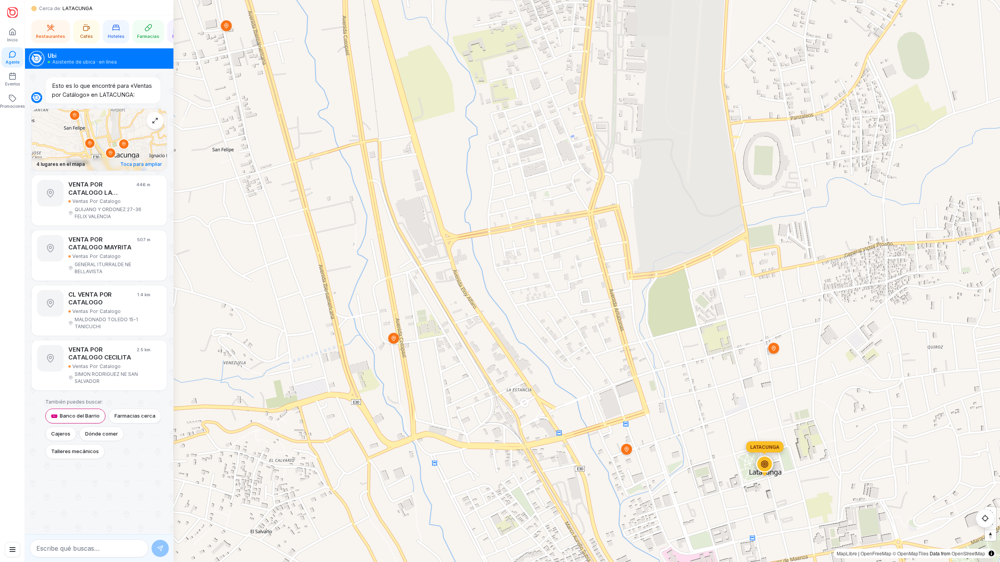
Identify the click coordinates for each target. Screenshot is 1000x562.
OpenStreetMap (968, 553)
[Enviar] (160, 548)
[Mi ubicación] (985, 518)
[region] (500, 281)
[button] (99, 200)
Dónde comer (101, 433)
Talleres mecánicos (75, 451)
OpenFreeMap (876, 553)
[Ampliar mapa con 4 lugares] (155, 120)
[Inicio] (12, 12)
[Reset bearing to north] (990, 535)
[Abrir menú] (12, 549)
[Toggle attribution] (991, 553)
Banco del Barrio (80, 416)
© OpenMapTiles (911, 553)
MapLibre (847, 553)
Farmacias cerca (134, 416)
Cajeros (60, 433)
